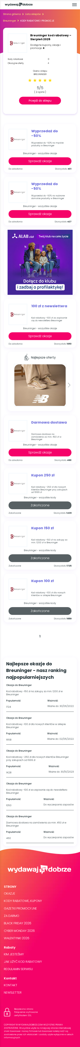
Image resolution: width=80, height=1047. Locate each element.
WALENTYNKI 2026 (16, 938)
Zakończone (40, 505)
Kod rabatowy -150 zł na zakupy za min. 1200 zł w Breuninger (49, 541)
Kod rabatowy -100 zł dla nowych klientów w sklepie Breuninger (48, 594)
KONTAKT (10, 985)
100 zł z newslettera (49, 306)
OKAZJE (9, 893)
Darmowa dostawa (49, 422)
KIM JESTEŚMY (14, 954)
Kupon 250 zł (43, 475)
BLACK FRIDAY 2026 (17, 923)
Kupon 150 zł (42, 528)
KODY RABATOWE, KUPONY (23, 901)
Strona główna (12, 14)
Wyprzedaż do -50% (44, 133)
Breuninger (9, 20)
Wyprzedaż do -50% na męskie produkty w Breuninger (47, 144)
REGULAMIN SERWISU (18, 969)
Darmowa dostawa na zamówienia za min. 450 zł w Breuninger (46, 437)
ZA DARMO (11, 916)
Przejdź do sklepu (40, 101)
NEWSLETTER (13, 992)
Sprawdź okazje (40, 161)
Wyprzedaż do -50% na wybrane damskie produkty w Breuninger (48, 197)
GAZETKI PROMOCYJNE (20, 908)
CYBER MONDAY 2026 (19, 931)
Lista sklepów (33, 14)
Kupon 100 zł (42, 581)
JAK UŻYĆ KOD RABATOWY (23, 961)
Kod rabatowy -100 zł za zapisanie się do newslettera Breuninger (49, 319)
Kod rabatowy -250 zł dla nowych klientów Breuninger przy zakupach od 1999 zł (49, 489)
